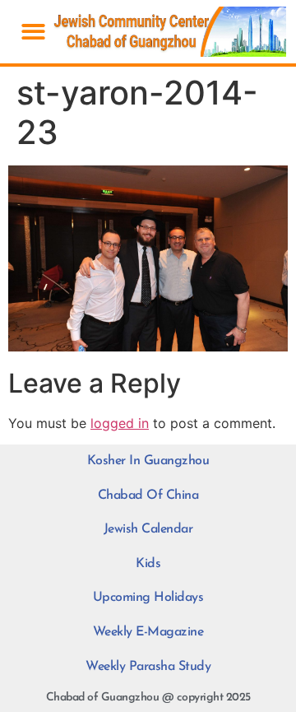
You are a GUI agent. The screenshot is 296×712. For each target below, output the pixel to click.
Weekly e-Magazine (148, 632)
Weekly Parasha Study (148, 666)
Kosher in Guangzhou (148, 461)
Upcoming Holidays (148, 597)
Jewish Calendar (148, 529)
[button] (33, 31)
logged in (119, 423)
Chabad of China (148, 495)
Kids (148, 563)
